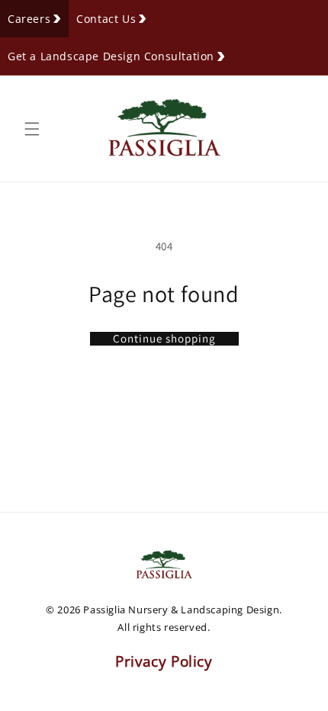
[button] (32, 129)
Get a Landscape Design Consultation (111, 56)
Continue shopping (164, 339)
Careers (29, 18)
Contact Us (106, 18)
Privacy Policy (163, 661)
